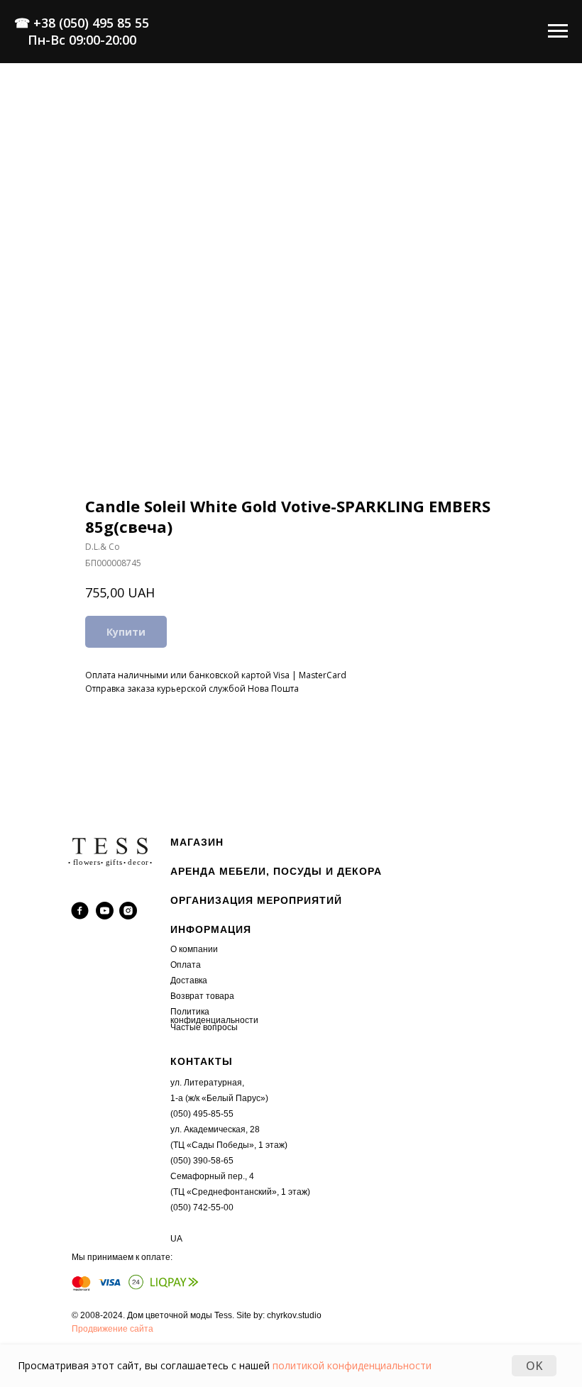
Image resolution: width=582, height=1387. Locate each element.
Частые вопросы (204, 1027)
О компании (194, 949)
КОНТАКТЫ (201, 1061)
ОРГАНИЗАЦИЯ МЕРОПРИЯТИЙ (256, 900)
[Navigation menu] (558, 31)
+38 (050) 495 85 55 (91, 22)
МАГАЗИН (197, 842)
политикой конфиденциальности (352, 1365)
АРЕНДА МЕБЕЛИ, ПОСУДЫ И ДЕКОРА (276, 871)
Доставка (188, 980)
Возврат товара (202, 996)
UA (176, 1239)
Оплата (185, 965)
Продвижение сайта (112, 1329)
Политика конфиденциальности (214, 1016)
